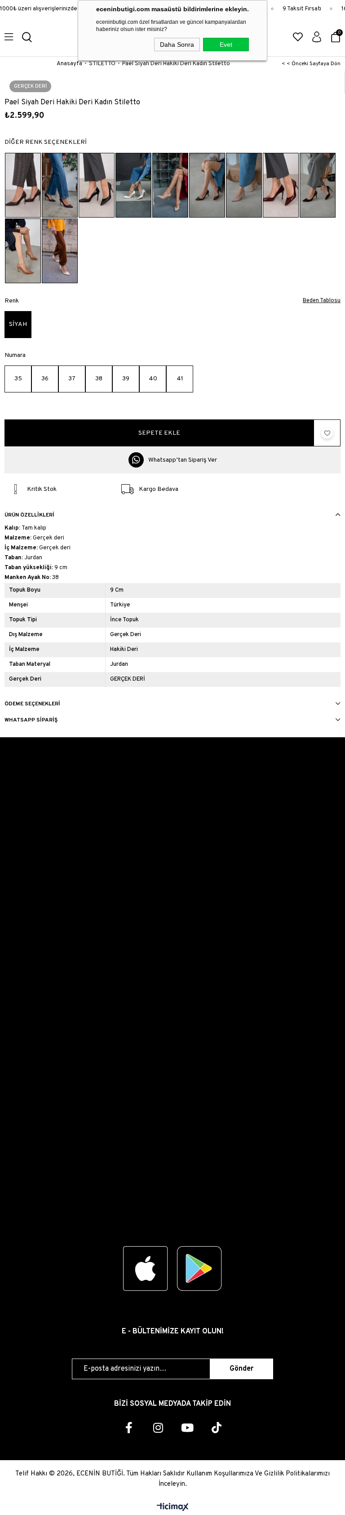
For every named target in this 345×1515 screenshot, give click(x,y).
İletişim (15, 788)
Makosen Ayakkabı (31, 1122)
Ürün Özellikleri (29, 515)
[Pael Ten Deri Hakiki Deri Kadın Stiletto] (170, 185)
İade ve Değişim (30, 804)
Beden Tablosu (322, 300)
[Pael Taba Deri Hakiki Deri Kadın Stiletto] (23, 250)
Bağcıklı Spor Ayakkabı (37, 910)
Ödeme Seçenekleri (32, 704)
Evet (226, 44)
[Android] (199, 1268)
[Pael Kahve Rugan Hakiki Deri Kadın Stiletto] (207, 185)
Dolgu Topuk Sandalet (36, 1089)
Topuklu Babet (25, 958)
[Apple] (145, 1268)
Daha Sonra (177, 44)
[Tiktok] (216, 1427)
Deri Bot (16, 1039)
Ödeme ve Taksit (28, 820)
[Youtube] (187, 1427)
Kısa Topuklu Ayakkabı (37, 942)
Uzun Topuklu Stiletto (36, 991)
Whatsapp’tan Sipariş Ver (182, 460)
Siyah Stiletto (24, 1007)
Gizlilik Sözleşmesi (31, 852)
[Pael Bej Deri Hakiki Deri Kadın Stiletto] (244, 185)
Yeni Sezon (20, 1154)
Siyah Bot (18, 1023)
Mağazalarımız (25, 868)
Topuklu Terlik (24, 1105)
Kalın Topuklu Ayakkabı (38, 926)
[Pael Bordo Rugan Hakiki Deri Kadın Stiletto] (281, 185)
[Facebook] (129, 1427)
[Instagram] (158, 1427)
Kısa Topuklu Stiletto (35, 975)
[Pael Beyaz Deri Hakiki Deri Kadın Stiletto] (133, 185)
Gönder (241, 1368)
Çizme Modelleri (28, 1056)
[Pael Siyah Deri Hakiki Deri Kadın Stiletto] (97, 185)
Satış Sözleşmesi (28, 836)
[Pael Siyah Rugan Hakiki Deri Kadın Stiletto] (318, 185)
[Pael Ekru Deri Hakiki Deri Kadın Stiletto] (60, 250)
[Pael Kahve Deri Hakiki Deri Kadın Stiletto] (23, 185)
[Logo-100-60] (172, 1214)
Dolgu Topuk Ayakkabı (36, 1138)
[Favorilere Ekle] (327, 432)
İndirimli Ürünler (27, 1170)
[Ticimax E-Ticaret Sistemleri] (173, 1508)
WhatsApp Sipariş (31, 720)
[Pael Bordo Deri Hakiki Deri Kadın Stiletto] (60, 185)
